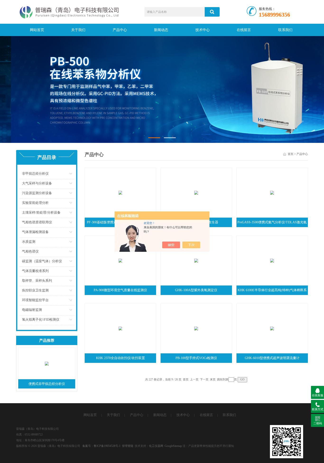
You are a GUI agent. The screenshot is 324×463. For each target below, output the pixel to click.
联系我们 (285, 30)
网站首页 (37, 30)
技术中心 (202, 30)
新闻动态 (161, 30)
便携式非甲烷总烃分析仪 (46, 384)
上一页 (194, 379)
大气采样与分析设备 (37, 183)
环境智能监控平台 (35, 300)
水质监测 (28, 241)
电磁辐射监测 (32, 310)
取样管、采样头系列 (37, 280)
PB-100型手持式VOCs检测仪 (196, 358)
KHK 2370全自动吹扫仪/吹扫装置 (120, 358)
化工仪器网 (156, 446)
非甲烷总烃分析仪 (35, 173)
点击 (71, 175)
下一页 (204, 379)
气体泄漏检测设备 (35, 232)
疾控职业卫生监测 (35, 290)
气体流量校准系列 (35, 271)
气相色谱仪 (30, 251)
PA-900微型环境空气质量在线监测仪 (120, 290)
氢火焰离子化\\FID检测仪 (40, 319)
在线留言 (244, 30)
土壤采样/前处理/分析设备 (41, 212)
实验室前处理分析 (35, 203)
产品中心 (120, 30)
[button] (154, 137)
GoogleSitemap (173, 446)
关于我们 (78, 30)
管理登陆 (127, 446)
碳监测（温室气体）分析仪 (42, 261)
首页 (290, 154)
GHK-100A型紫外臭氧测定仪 (196, 290)
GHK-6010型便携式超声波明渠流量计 (272, 358)
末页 (213, 379)
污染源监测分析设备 (37, 193)
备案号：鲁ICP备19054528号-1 (101, 446)
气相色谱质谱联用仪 (37, 222)
